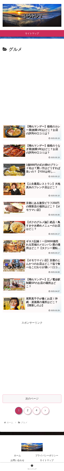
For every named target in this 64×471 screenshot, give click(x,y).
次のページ (32, 398)
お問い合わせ (17, 460)
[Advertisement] (32, 87)
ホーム (17, 455)
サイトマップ (47, 460)
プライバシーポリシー (46, 455)
